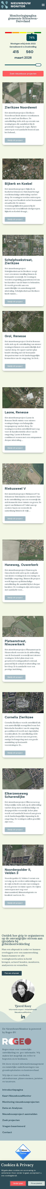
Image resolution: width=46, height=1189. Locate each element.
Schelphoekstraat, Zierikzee (19, 261)
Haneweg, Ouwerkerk (21, 565)
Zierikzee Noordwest (21, 107)
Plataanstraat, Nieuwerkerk (15, 642)
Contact (7, 1132)
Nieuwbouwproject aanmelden (19, 1114)
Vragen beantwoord (13, 1126)
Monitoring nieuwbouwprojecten (20, 1101)
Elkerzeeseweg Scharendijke (16, 795)
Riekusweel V (15, 488)
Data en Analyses (12, 1107)
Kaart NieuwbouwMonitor (16, 1095)
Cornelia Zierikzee (19, 717)
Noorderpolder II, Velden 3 (18, 871)
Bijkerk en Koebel (18, 184)
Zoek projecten (11, 1120)
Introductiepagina (12, 1089)
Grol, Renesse (15, 336)
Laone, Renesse (16, 412)
